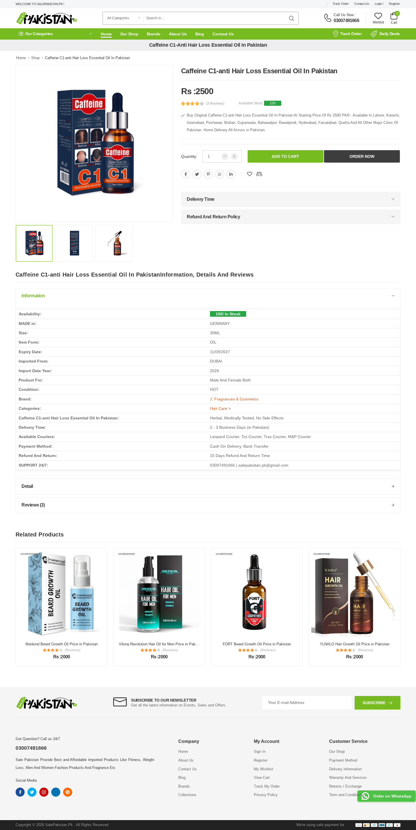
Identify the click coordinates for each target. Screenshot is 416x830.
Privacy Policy (266, 795)
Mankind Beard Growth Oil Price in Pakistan (61, 644)
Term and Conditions (346, 795)
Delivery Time (201, 199)
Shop (35, 58)
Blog (199, 34)
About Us (178, 34)
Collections (187, 795)
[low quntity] (225, 156)
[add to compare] (259, 174)
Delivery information (345, 769)
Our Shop (129, 34)
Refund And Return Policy (213, 216)
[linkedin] (230, 174)
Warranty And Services (348, 777)
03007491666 (346, 20)
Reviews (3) (33, 505)
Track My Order (267, 786)
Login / (379, 3)
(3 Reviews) (215, 103)
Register (394, 3)
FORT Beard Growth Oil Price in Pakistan (257, 644)
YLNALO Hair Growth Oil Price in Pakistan (354, 644)
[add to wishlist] (249, 174)
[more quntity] (234, 156)
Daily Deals (389, 33)
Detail (27, 486)
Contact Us (361, 3)
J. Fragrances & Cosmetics (234, 399)
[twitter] (196, 174)
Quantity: (189, 156)
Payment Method (343, 760)
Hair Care (218, 408)
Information (33, 295)
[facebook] (185, 174)
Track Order (341, 3)
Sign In (259, 751)
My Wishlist (263, 769)
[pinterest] (208, 174)
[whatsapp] (219, 174)
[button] (55, 34)
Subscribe (374, 702)
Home (106, 34)
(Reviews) (72, 650)
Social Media (26, 780)
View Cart (262, 777)
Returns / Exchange (345, 786)
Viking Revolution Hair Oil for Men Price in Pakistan (161, 644)
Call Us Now (344, 15)
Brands (153, 34)
